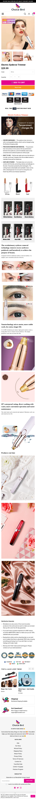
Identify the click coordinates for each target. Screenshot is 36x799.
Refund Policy (18, 748)
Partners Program (18, 769)
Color (2, 72)
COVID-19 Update (18, 767)
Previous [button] (3, 56)
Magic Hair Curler (6, 689)
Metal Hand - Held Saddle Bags (26, 690)
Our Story (18, 746)
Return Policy (18, 753)
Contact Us (18, 761)
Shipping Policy (18, 751)
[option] (18, 33)
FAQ (18, 743)
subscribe (29, 780)
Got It (32, 796)
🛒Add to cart (18, 83)
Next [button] (33, 56)
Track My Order (18, 764)
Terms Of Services (18, 759)
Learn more (16, 797)
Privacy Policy (18, 756)
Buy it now (18, 87)
